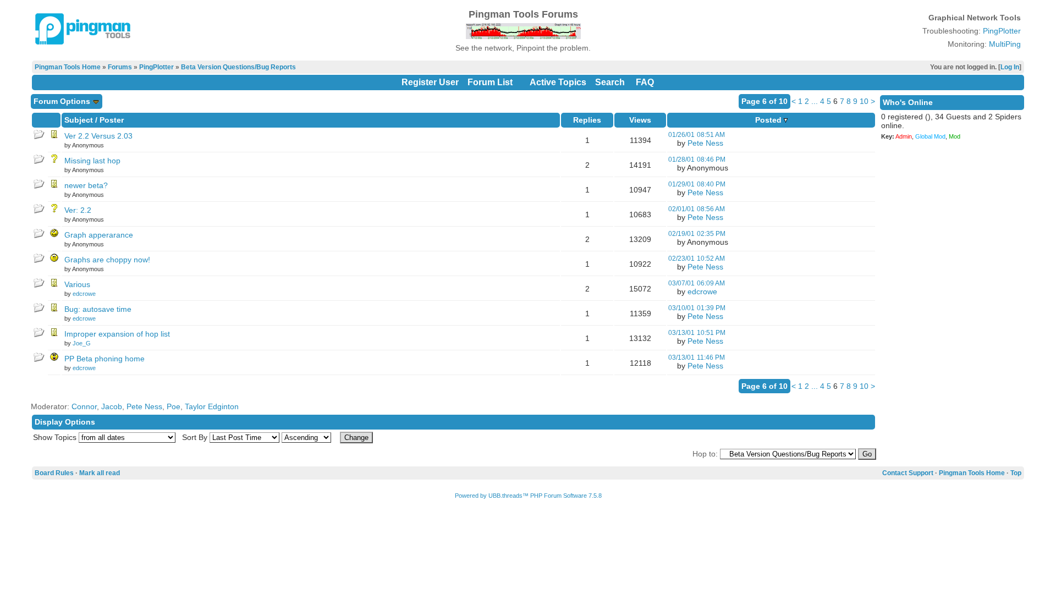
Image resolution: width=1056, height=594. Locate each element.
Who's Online (908, 102)
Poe (173, 406)
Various (77, 284)
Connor (84, 406)
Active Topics (558, 82)
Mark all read (99, 473)
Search (610, 82)
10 (864, 101)
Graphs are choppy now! (107, 259)
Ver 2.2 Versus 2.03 (98, 135)
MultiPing (1005, 44)
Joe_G (82, 343)
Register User (430, 82)
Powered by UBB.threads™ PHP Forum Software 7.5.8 (528, 495)
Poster (112, 120)
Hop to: (705, 453)
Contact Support (907, 473)
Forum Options (63, 101)
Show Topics (54, 437)
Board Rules (54, 473)
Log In (1009, 67)
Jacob (111, 406)
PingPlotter (1002, 30)
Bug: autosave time (97, 309)
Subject (78, 120)
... (814, 101)
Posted (769, 120)
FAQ (645, 82)
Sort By (194, 437)
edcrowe (84, 293)
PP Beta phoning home (104, 358)
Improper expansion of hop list (117, 333)
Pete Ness (705, 143)
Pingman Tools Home (68, 67)
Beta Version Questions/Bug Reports (238, 67)
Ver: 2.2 (77, 210)
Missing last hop (92, 160)
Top (1015, 473)
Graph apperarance (98, 234)
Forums (120, 67)
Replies (587, 120)
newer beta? (86, 185)
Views (640, 120)
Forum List (490, 82)
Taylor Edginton (212, 406)
